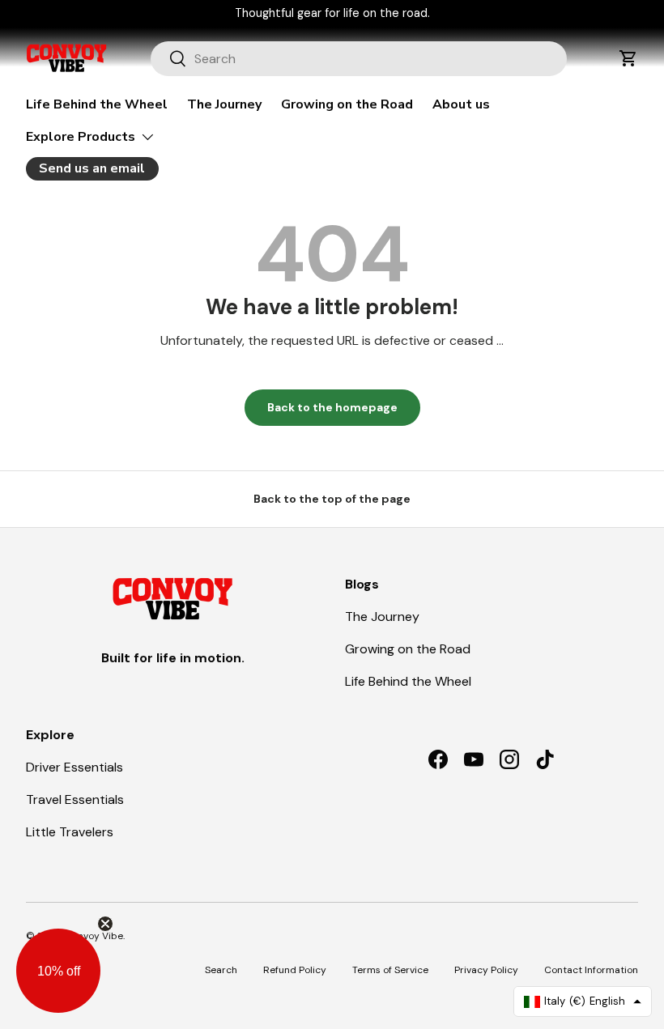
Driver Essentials (74, 767)
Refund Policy (294, 969)
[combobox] (359, 58)
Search (221, 969)
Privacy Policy (486, 969)
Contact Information (591, 969)
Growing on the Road (347, 104)
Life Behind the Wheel (97, 104)
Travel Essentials (75, 799)
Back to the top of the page (332, 498)
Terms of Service (390, 969)
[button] (628, 58)
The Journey (224, 104)
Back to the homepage (332, 407)
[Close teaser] (105, 924)
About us (461, 104)
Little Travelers (69, 831)
